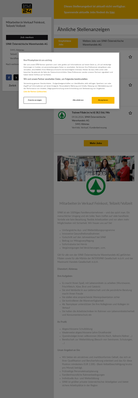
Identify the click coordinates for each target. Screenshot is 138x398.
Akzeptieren (103, 100)
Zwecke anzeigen (35, 100)
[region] (69, 80)
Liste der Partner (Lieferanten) (35, 92)
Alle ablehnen (78, 100)
